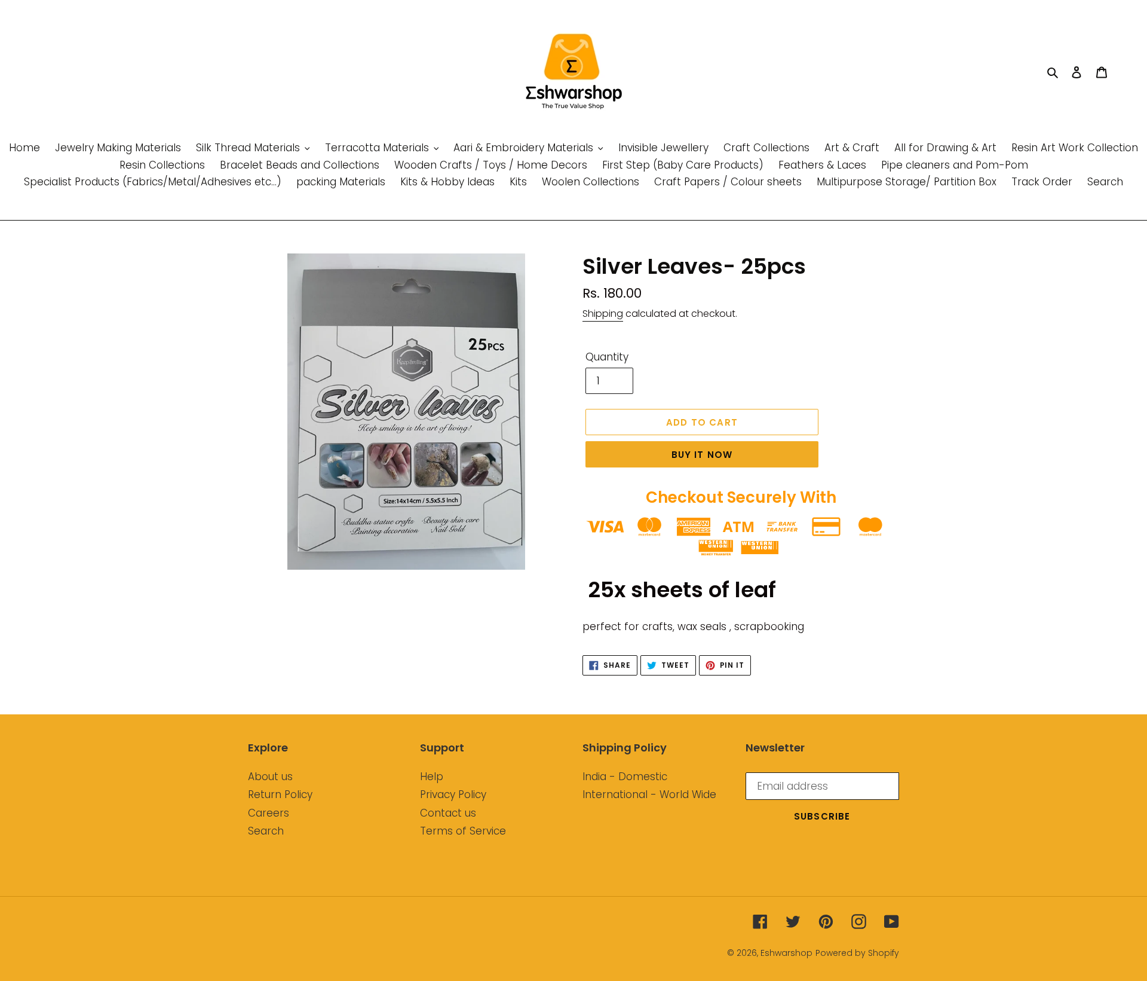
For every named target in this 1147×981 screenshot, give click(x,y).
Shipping (602, 313)
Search (266, 831)
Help (431, 776)
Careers (268, 813)
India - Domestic (624, 776)
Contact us (448, 813)
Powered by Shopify (857, 953)
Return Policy (280, 794)
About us (270, 776)
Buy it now (702, 454)
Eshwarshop (786, 953)
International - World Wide (649, 794)
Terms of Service (463, 831)
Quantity (606, 357)
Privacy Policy (453, 794)
